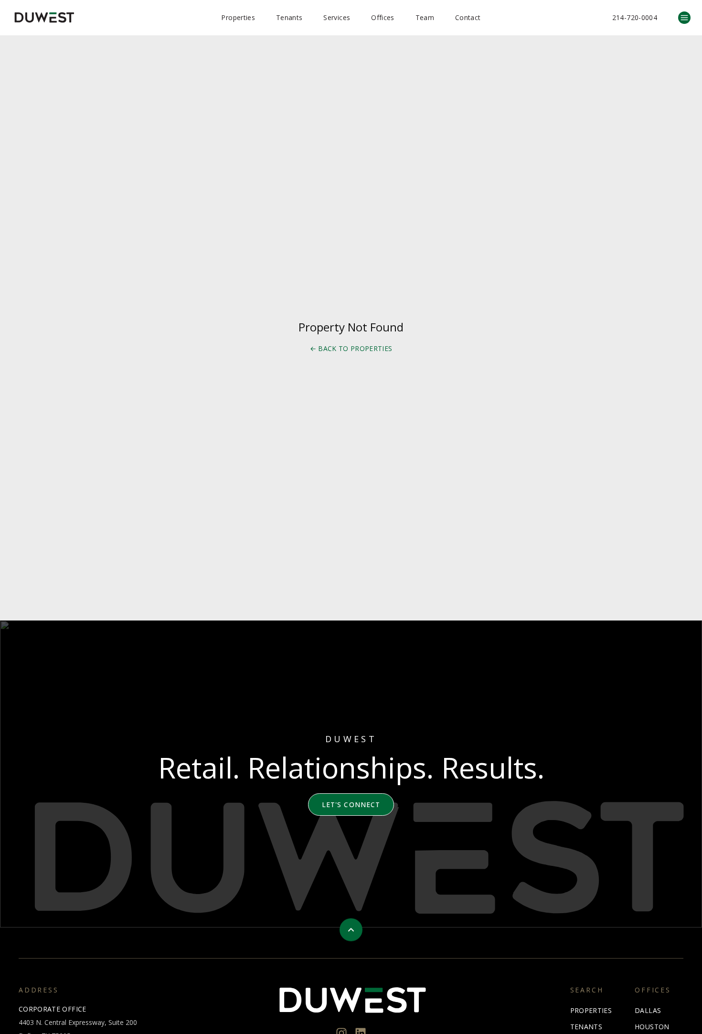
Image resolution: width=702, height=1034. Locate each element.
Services (336, 17)
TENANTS (586, 1026)
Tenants (289, 17)
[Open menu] (684, 17)
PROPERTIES (591, 1010)
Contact (467, 17)
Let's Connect (351, 804)
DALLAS (648, 1010)
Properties (238, 17)
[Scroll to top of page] (351, 929)
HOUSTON (652, 1026)
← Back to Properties (351, 348)
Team (424, 17)
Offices (382, 17)
